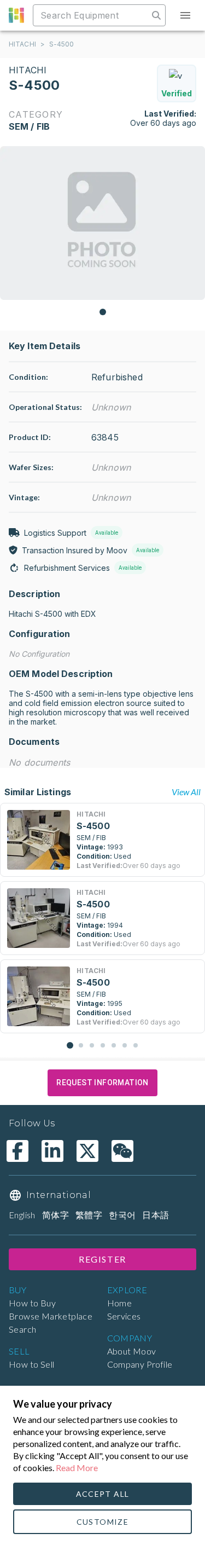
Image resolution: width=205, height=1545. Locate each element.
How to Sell (31, 1364)
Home (119, 1303)
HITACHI (22, 44)
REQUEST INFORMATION (102, 1082)
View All (186, 791)
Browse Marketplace (50, 1316)
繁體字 (88, 1215)
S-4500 (61, 44)
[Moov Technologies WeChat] (122, 1151)
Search (22, 1329)
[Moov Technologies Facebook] (17, 1151)
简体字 (55, 1215)
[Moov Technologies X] (87, 1151)
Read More (77, 1467)
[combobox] (92, 15)
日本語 (155, 1215)
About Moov (131, 1351)
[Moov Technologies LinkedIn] (52, 1151)
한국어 (122, 1215)
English (22, 1215)
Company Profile (140, 1364)
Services (124, 1316)
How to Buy (32, 1303)
